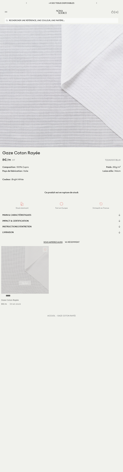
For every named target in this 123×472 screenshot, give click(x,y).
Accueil (51, 316)
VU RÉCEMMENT (72, 242)
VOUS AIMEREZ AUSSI (53, 242)
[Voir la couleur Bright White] (3, 295)
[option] (61, 85)
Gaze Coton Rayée (66, 316)
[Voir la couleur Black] (8, 295)
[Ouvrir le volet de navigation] (6, 11)
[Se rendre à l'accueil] (61, 12)
